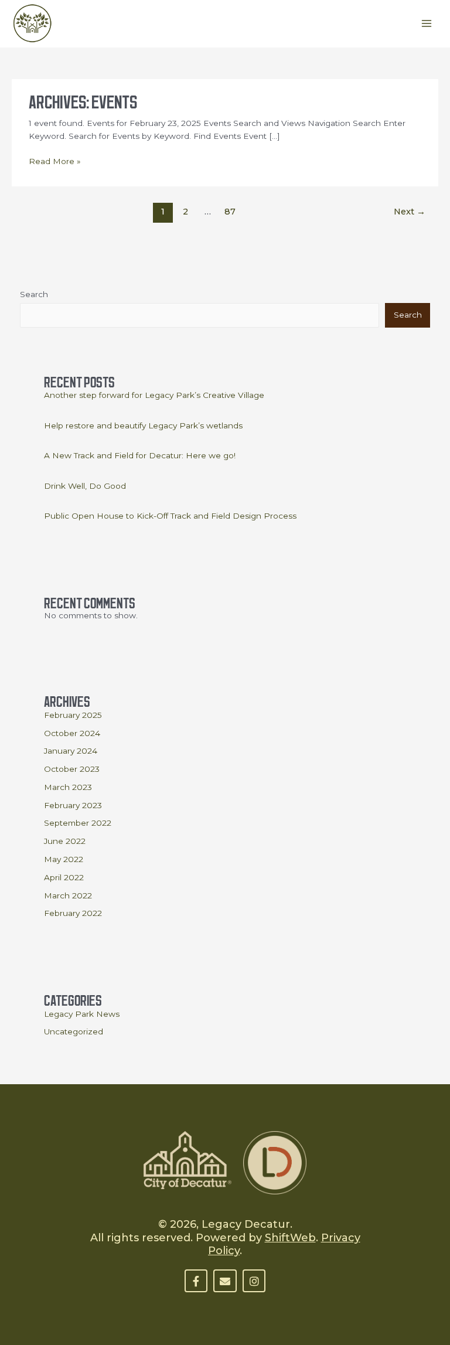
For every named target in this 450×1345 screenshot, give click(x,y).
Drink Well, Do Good (85, 486)
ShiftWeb (290, 1237)
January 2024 (70, 750)
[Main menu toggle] (427, 24)
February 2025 (73, 715)
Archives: (83, 100)
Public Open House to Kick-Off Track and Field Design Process (170, 515)
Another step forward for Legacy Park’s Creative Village (154, 395)
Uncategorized (73, 1031)
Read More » (55, 160)
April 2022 (64, 877)
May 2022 (63, 859)
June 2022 (65, 841)
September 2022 (77, 823)
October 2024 (72, 733)
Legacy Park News (82, 1014)
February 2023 (73, 805)
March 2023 (68, 787)
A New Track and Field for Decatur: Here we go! (140, 455)
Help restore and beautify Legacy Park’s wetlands (143, 425)
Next (409, 211)
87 (230, 211)
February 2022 (73, 913)
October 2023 (72, 769)
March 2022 (68, 895)
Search (34, 294)
